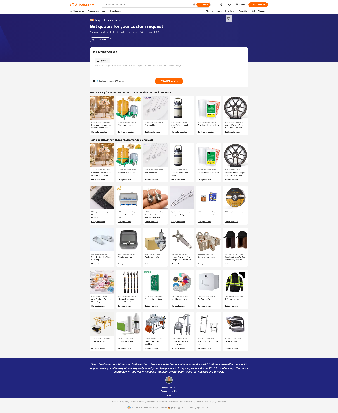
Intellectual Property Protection (142, 402)
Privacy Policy (161, 402)
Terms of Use (173, 402)
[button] (193, 4)
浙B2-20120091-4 (204, 408)
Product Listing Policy (120, 402)
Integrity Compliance (218, 402)
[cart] (230, 5)
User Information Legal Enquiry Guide (194, 402)
